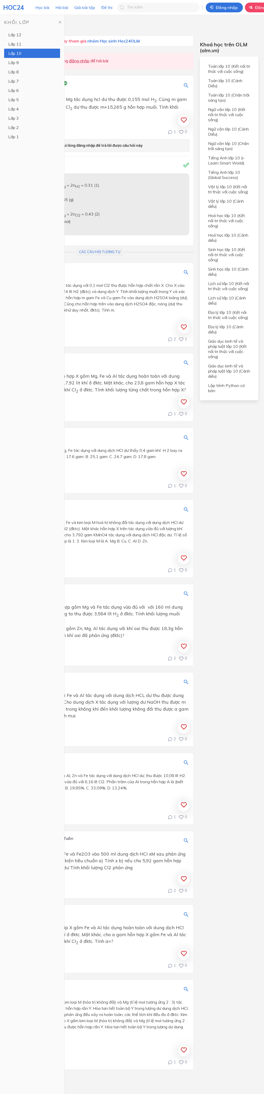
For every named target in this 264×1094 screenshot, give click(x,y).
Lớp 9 (13, 62)
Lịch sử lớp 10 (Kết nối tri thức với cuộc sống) (228, 286)
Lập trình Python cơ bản (226, 388)
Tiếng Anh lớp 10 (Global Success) (224, 175)
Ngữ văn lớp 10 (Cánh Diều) (228, 131)
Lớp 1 (13, 136)
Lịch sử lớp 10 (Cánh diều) (227, 300)
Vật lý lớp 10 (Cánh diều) (226, 204)
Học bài (42, 7)
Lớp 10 (14, 53)
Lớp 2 (13, 127)
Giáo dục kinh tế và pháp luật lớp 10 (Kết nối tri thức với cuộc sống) (227, 349)
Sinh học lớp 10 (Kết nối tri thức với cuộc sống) (226, 254)
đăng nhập (79, 60)
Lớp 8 (13, 71)
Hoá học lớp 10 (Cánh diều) (228, 237)
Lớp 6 (13, 90)
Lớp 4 (13, 108)
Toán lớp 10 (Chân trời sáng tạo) (228, 97)
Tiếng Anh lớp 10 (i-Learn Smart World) (226, 160)
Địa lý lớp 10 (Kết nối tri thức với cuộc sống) (228, 315)
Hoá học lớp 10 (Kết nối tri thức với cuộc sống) (226, 220)
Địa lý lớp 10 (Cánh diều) (225, 329)
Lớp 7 (13, 81)
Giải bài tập (84, 7)
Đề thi (106, 7)
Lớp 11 (14, 44)
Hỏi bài (61, 7)
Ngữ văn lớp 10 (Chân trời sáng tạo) (228, 146)
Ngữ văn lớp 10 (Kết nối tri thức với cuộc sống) (226, 114)
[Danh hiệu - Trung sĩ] (65, 84)
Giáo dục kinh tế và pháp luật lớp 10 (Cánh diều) (229, 371)
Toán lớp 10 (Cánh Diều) (225, 83)
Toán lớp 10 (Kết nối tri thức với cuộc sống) (229, 69)
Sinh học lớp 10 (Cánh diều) (228, 271)
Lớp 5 (13, 99)
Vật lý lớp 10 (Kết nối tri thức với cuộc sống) (228, 189)
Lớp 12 (14, 34)
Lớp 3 (13, 118)
